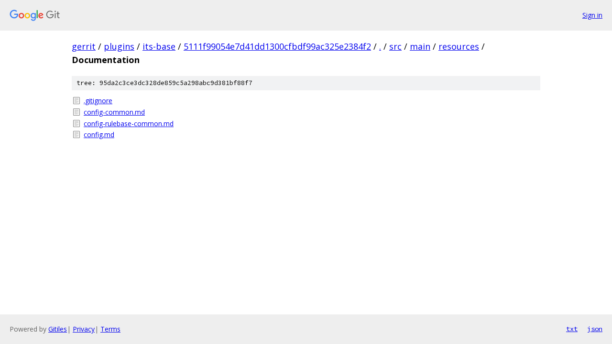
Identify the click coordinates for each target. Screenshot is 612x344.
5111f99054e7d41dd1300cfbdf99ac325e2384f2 (277, 46)
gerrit (84, 46)
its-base (158, 46)
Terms (110, 328)
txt (572, 328)
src (395, 46)
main (420, 46)
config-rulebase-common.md (129, 123)
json (594, 328)
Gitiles (57, 328)
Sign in (592, 15)
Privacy (84, 328)
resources (458, 46)
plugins (119, 46)
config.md (99, 134)
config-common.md (114, 112)
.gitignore (98, 100)
